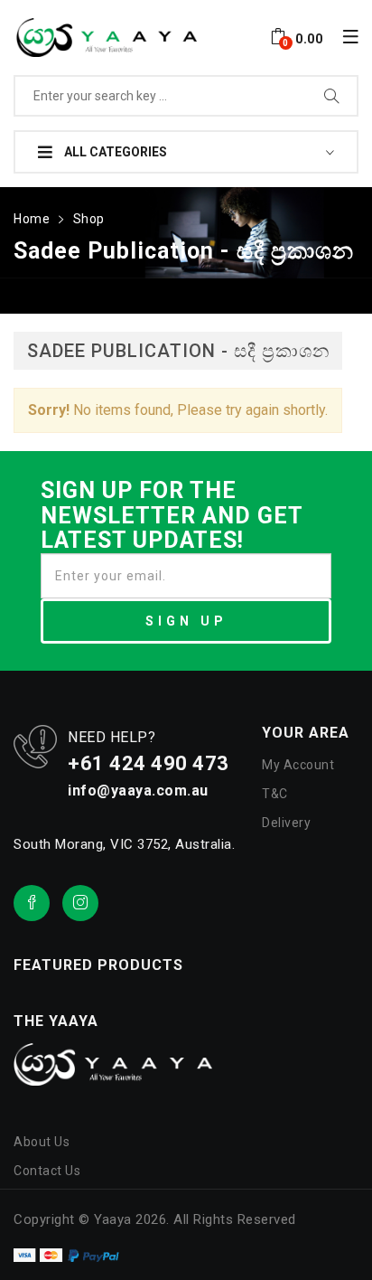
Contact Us (47, 1170)
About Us (42, 1141)
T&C (275, 793)
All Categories (114, 152)
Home (32, 219)
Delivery (286, 822)
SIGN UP (186, 621)
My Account (298, 765)
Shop (89, 219)
